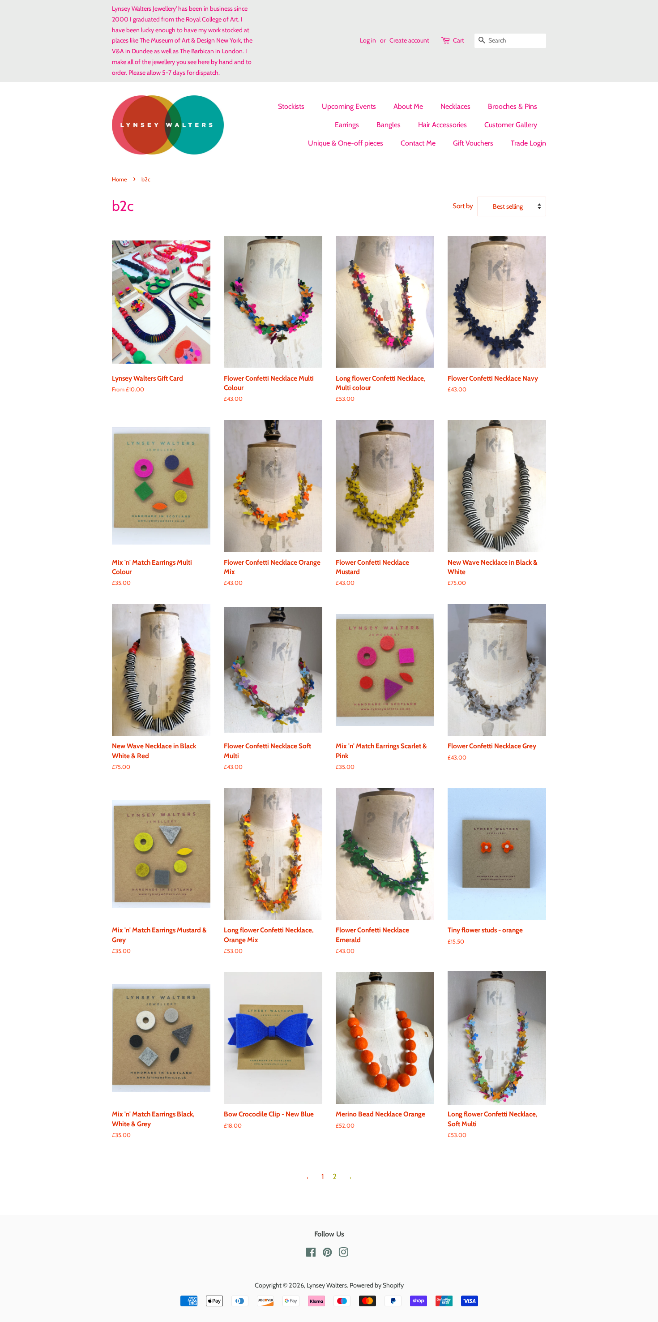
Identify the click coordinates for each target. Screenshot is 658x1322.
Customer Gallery (510, 124)
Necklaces (455, 106)
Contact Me (418, 143)
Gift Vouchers (473, 143)
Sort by (463, 206)
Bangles (388, 124)
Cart (458, 40)
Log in (368, 40)
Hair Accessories (442, 124)
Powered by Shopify (377, 1285)
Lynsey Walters (327, 1285)
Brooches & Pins (512, 106)
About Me (408, 106)
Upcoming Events (349, 106)
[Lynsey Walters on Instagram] (343, 1254)
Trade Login (528, 143)
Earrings (347, 124)
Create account (409, 40)
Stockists (291, 106)
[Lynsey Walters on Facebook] (311, 1254)
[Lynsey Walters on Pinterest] (327, 1254)
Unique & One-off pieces (345, 143)
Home (119, 179)
